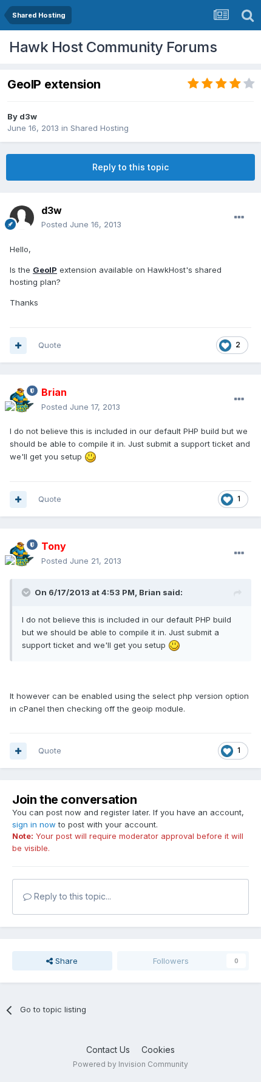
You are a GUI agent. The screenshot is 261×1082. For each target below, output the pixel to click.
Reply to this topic (130, 167)
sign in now (34, 824)
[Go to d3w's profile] (22, 217)
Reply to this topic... (71, 896)
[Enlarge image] (90, 456)
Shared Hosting (99, 128)
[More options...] (239, 217)
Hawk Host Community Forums (113, 47)
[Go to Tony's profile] (22, 554)
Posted (81, 224)
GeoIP (45, 270)
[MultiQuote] (18, 345)
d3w (28, 116)
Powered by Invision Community (130, 1064)
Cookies (158, 1049)
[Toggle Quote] (27, 592)
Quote (49, 345)
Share (65, 961)
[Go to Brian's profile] (22, 400)
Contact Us (108, 1049)
